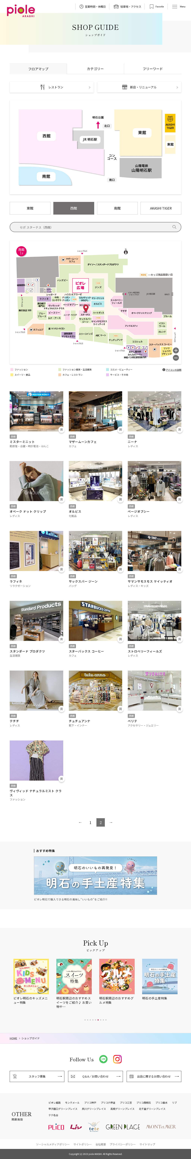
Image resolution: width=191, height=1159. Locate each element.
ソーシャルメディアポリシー (53, 1144)
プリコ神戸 (90, 1102)
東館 (30, 208)
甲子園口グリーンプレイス (62, 1108)
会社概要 (101, 1144)
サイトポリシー (82, 1144)
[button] (85, 1019)
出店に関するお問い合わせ (154, 1076)
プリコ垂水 (161, 1102)
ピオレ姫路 (54, 1102)
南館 (117, 208)
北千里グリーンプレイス (152, 1108)
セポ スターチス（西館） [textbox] (36, 227)
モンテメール (72, 1102)
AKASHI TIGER (161, 208)
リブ (174, 1102)
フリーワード (153, 68)
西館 (73, 208)
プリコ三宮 (126, 1102)
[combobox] (99, 227)
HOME (13, 1038)
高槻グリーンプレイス (122, 1108)
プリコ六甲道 (108, 1102)
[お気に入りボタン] (61, 430)
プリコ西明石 (143, 1102)
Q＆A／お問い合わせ (95, 1076)
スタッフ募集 (37, 1076)
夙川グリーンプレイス (94, 1108)
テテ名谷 (53, 1115)
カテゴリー (95, 68)
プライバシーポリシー (123, 1144)
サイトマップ (147, 1144)
